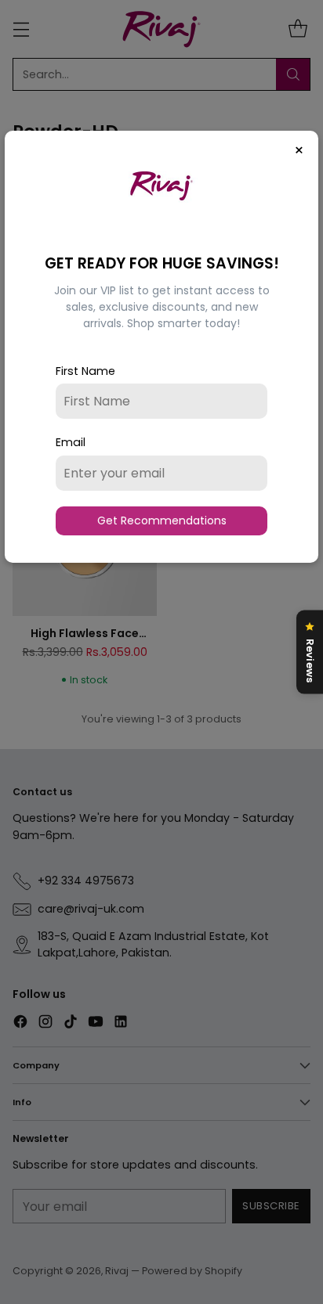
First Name (85, 371)
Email (70, 442)
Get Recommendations (162, 520)
